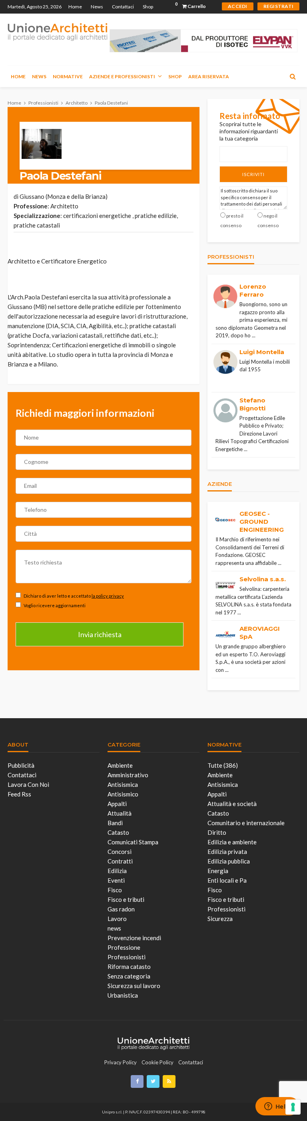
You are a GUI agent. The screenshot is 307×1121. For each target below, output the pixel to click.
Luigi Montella (261, 352)
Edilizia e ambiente (232, 842)
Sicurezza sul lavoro (134, 985)
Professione (124, 947)
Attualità (120, 813)
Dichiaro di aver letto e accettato (73, 595)
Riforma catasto (129, 966)
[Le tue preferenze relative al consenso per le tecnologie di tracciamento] (293, 1107)
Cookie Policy (157, 1062)
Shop (148, 7)
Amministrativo (128, 774)
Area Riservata (208, 76)
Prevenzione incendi (134, 937)
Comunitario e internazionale (246, 822)
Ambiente (120, 765)
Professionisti (127, 957)
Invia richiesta (100, 634)
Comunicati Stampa (133, 842)
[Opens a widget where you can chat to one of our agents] (277, 1107)
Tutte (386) (222, 765)
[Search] (292, 76)
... (253, 335)
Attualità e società (232, 803)
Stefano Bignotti (252, 404)
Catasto (118, 832)
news (114, 928)
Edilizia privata (227, 851)
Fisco (115, 889)
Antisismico (123, 794)
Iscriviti (253, 174)
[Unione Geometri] (58, 32)
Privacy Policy (120, 1062)
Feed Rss (19, 794)
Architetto (64, 206)
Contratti (120, 861)
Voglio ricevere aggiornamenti (54, 605)
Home (75, 7)
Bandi (115, 822)
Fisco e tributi (126, 899)
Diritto (216, 832)
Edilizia (117, 870)
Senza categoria (129, 976)
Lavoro (117, 918)
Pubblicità (21, 765)
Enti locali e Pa (227, 880)
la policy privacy (108, 595)
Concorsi (120, 851)
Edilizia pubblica (228, 861)
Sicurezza (220, 918)
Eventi (116, 880)
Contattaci (123, 7)
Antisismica (123, 784)
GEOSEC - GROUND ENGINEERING (261, 521)
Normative (68, 76)
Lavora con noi (28, 784)
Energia (217, 870)
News (97, 7)
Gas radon (121, 909)
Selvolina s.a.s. (262, 579)
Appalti (117, 803)
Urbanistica (123, 995)
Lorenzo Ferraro (252, 290)
